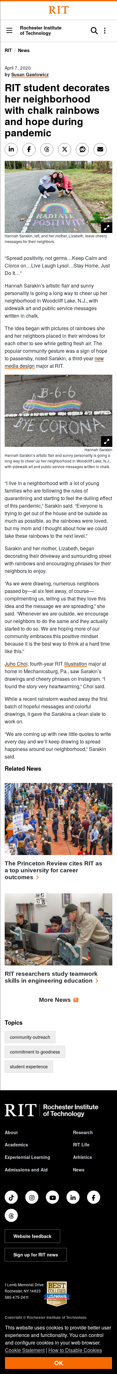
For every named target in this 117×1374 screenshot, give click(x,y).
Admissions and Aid (26, 1169)
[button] (9, 31)
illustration (75, 663)
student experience (29, 1066)
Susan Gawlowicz (30, 74)
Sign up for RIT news (35, 1254)
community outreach (30, 1037)
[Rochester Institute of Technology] (59, 10)
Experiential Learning (27, 1157)
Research (83, 1132)
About (11, 1132)
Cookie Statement (25, 1350)
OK (58, 1363)
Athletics (82, 1157)
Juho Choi (16, 663)
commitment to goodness (35, 1052)
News (24, 50)
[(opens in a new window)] (11, 1197)
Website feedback (32, 1236)
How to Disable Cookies (75, 1350)
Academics (16, 1144)
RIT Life (81, 1144)
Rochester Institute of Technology (40, 30)
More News (55, 999)
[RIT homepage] (51, 1110)
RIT (8, 50)
